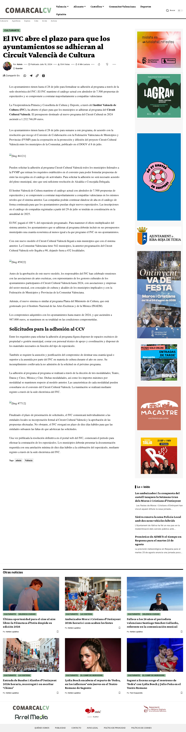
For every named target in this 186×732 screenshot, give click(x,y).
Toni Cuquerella (136, 693)
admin (20, 64)
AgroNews (16, 21)
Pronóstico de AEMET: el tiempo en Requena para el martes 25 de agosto (158, 540)
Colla (36, 21)
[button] (170, 10)
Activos (54, 21)
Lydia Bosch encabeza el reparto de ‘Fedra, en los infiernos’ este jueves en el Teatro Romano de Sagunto (92, 684)
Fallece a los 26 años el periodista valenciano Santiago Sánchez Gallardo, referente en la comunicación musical (153, 622)
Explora (27, 21)
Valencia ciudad (27, 614)
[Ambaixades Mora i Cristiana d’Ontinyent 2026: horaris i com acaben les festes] (93, 594)
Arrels (44, 21)
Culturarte (4, 21)
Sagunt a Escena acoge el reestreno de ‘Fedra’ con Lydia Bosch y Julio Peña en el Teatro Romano (154, 684)
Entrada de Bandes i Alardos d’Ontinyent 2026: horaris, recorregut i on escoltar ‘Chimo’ (30, 684)
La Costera (86, 614)
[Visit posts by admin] (7, 66)
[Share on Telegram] (31, 76)
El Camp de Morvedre (92, 675)
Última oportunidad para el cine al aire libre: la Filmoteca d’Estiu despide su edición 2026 (29, 622)
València (28, 460)
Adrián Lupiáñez (12, 632)
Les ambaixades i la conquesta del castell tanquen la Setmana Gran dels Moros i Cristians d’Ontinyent (158, 496)
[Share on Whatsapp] (25, 76)
